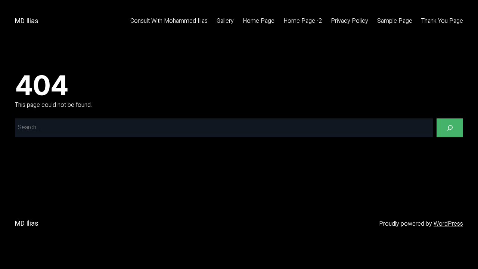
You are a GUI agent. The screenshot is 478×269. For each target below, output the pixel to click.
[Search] (450, 127)
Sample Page (394, 20)
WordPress (448, 223)
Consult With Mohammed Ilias (169, 20)
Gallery (225, 20)
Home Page (258, 20)
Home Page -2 (302, 20)
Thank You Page (442, 20)
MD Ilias (26, 21)
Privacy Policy (349, 20)
